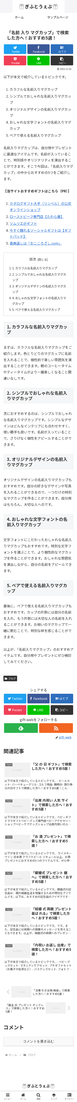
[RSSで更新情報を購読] (56, 728)
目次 (32, 259)
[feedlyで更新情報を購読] (21, 728)
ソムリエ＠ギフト (23, 223)
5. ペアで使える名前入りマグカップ (36, 309)
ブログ (12, 678)
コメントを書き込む (38, 1041)
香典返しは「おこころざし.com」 (36, 243)
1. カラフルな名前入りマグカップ (34, 268)
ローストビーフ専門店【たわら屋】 (37, 216)
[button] (62, 60)
